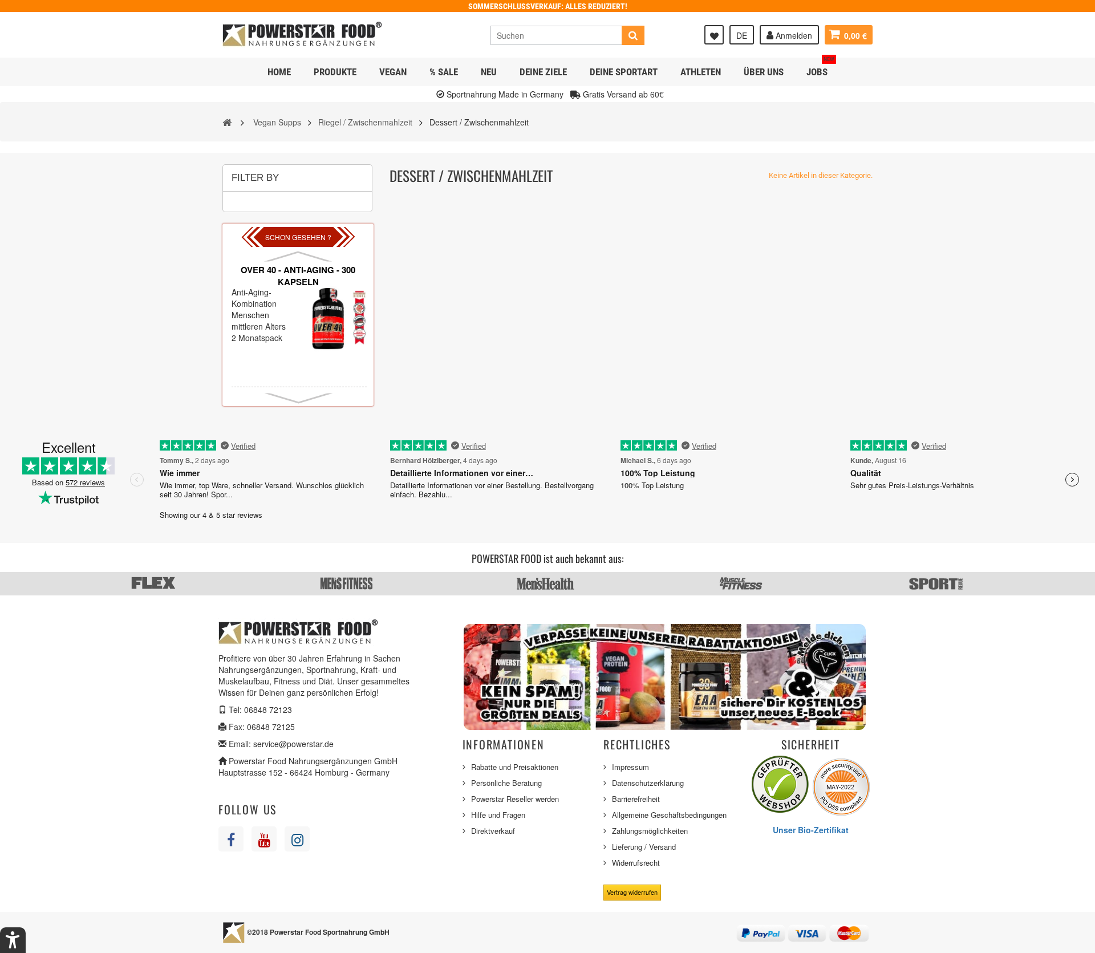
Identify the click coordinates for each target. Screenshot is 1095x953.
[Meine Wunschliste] (714, 34)
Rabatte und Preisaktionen (514, 766)
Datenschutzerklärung (648, 782)
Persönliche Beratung (506, 782)
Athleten (700, 72)
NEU (489, 72)
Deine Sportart (624, 72)
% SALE (443, 72)
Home (279, 72)
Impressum (630, 766)
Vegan (393, 72)
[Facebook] (231, 838)
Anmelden (792, 35)
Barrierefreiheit (636, 798)
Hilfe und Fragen (498, 814)
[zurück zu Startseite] (227, 121)
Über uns (764, 72)
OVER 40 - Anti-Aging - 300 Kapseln (298, 275)
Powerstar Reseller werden (515, 798)
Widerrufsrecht (636, 862)
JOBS (820, 68)
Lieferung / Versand (644, 846)
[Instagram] (297, 838)
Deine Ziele (543, 72)
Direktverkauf (493, 830)
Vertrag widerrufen (632, 892)
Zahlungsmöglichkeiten (650, 830)
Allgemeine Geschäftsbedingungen (669, 814)
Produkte (335, 72)
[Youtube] (264, 838)
